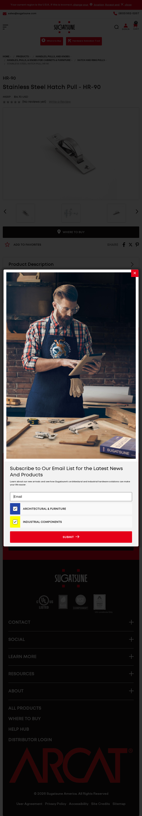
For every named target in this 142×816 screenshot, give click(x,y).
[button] (134, 273)
